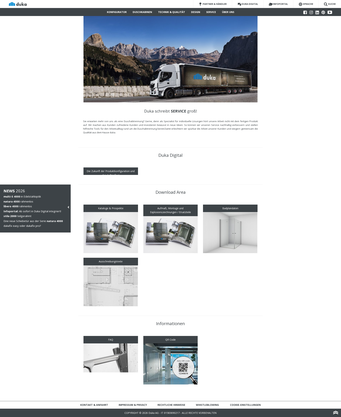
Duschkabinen (142, 12)
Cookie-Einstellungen (245, 405)
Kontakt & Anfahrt (94, 405)
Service (211, 12)
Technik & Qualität (171, 12)
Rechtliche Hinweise (171, 405)
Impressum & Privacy (133, 405)
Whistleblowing (207, 405)
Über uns (228, 12)
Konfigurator (117, 12)
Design (195, 12)
